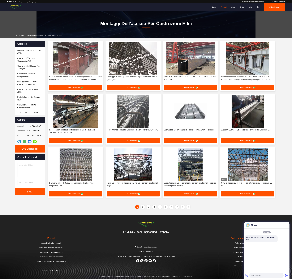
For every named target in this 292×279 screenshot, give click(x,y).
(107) (27, 90)
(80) (26, 75)
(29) (27, 114)
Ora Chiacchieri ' (74, 87)
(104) (28, 98)
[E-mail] (29, 141)
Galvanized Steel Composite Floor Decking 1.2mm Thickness (189, 130)
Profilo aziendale (241, 243)
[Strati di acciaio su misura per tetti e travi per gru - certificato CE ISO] (247, 164)
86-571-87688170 (278, 2)
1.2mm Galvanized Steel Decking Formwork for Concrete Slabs (246, 130)
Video (233, 7)
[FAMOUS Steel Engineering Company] (14, 7)
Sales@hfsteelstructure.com (254, 2)
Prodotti (224, 7)
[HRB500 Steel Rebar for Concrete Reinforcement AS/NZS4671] (133, 111)
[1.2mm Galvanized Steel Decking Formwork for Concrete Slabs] (247, 111)
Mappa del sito (240, 261)
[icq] (34, 141)
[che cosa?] (24, 141)
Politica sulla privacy (240, 266)
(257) (29, 52)
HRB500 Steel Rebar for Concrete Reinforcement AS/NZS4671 (132, 130)
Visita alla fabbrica (240, 248)
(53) (26, 106)
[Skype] (19, 141)
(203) (27, 83)
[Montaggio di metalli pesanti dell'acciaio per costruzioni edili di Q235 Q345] (133, 58)
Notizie (240, 257)
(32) (28, 67)
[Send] (286, 275)
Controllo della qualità (241, 252)
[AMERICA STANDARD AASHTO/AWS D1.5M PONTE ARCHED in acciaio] (190, 58)
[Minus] (286, 225)
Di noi (242, 7)
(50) (26, 59)
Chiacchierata (274, 7)
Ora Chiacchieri (30, 149)
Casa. (214, 7)
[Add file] (246, 275)
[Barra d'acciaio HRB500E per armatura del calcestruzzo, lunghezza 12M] (75, 164)
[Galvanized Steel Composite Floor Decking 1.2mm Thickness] (190, 111)
